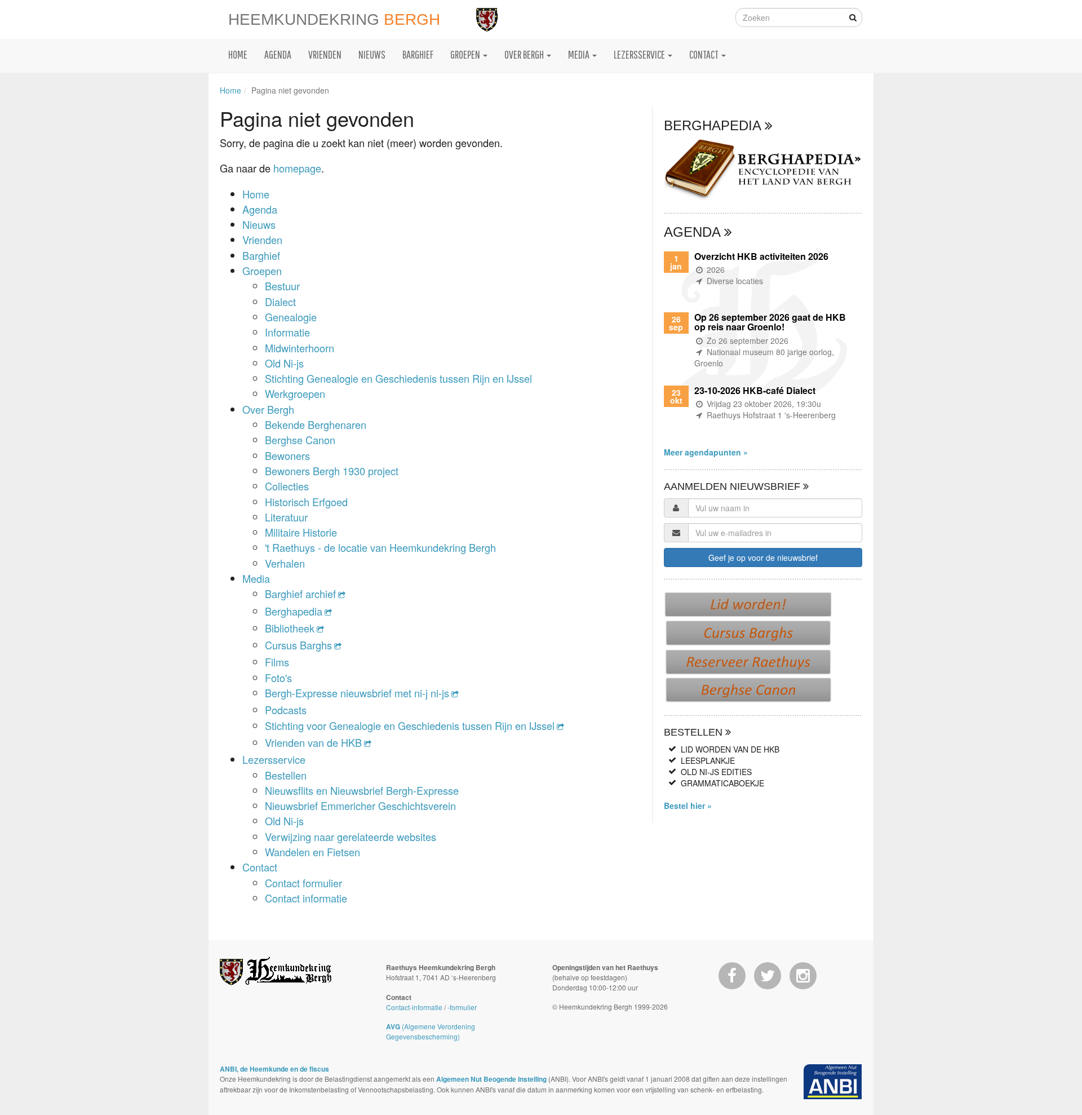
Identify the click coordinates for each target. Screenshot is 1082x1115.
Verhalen (285, 563)
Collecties (287, 486)
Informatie (287, 332)
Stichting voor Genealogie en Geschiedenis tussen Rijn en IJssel (410, 725)
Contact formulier (303, 882)
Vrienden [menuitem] (325, 54)
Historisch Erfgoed (306, 501)
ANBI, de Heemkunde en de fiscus (274, 1069)
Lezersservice (273, 759)
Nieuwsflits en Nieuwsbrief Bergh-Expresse (362, 790)
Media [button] (579, 54)
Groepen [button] (466, 54)
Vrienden (262, 239)
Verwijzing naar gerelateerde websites (350, 836)
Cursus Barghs (298, 645)
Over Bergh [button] (525, 54)
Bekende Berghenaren (315, 424)
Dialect (280, 301)
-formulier (462, 1007)
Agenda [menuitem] (277, 54)
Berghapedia (293, 611)
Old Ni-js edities (716, 771)
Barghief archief (300, 593)
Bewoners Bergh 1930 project (331, 470)
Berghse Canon (300, 439)
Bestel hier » (688, 805)
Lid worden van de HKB (730, 749)
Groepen (262, 270)
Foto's (278, 677)
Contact (259, 867)
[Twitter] (767, 975)
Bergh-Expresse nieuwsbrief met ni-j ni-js (357, 692)
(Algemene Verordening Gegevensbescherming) (430, 1031)
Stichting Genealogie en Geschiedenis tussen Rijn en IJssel (398, 378)
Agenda (259, 209)
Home (230, 90)
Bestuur (282, 285)
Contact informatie (306, 898)
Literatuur (286, 517)
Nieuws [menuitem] (371, 54)
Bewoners (287, 455)
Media (256, 578)
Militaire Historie (301, 532)
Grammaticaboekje (722, 783)
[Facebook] (732, 975)
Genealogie (291, 316)
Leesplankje (708, 760)
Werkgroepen (295, 393)
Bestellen (286, 775)
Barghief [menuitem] (417, 54)
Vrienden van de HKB (313, 742)
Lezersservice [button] (640, 54)
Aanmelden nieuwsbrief (733, 486)
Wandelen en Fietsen (312, 851)
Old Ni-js (284, 363)
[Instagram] (803, 975)
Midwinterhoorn (299, 347)
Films (277, 661)
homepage (297, 168)
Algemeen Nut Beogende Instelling (491, 1079)
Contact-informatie (414, 1007)
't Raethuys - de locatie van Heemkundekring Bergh (380, 547)
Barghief (261, 255)
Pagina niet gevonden (290, 90)
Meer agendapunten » (706, 452)
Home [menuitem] (237, 54)
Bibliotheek (289, 628)
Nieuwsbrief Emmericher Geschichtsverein (360, 805)
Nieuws (259, 224)
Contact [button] (704, 54)
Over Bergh (268, 409)
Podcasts (286, 709)
